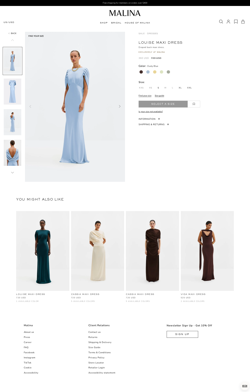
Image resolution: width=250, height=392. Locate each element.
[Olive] (95, 303)
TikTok (27, 362)
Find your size (145, 95)
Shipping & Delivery (100, 342)
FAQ (26, 347)
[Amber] (84, 303)
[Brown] (79, 303)
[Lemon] (154, 71)
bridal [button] (116, 23)
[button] (244, 386)
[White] (73, 303)
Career (28, 342)
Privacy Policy (96, 357)
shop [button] (104, 23)
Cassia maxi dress (85, 294)
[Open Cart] (243, 21)
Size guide (159, 95)
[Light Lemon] (90, 303)
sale (142, 33)
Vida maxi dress (193, 294)
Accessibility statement (101, 372)
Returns (92, 337)
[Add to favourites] (194, 104)
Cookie (28, 367)
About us (29, 332)
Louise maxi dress (30, 294)
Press (27, 337)
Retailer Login (96, 367)
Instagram (29, 357)
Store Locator (96, 362)
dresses (152, 33)
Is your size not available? (151, 111)
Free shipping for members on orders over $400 (125, 3)
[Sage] (168, 71)
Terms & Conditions (99, 352)
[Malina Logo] (125, 13)
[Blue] (18, 303)
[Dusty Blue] (148, 71)
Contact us (94, 332)
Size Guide (94, 347)
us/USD (8, 22)
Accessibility (31, 372)
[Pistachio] (161, 71)
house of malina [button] (137, 23)
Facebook (29, 352)
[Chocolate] (141, 71)
